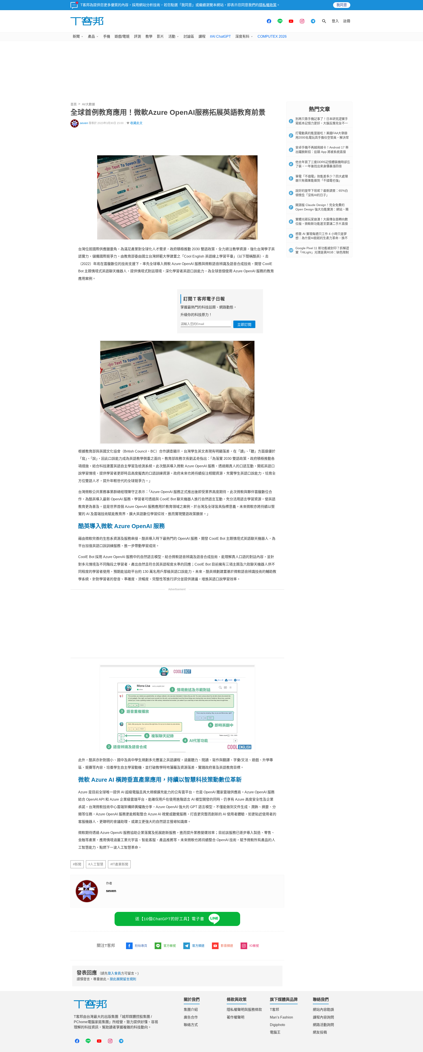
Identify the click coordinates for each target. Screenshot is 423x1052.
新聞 (76, 36)
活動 (171, 36)
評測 (137, 36)
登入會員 (114, 1023)
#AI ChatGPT (220, 36)
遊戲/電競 (122, 36)
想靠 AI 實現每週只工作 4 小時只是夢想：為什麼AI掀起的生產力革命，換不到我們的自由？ (321, 238)
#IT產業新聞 (119, 914)
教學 (148, 36)
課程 (202, 36)
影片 (160, 36)
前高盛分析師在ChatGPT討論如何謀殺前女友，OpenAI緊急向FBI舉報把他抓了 (144, 886)
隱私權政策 (267, 5)
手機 (106, 36)
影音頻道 (227, 995)
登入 (335, 21)
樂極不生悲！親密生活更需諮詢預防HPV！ (113, 893)
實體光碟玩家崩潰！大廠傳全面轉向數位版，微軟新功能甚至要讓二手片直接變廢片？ (321, 223)
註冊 (346, 21)
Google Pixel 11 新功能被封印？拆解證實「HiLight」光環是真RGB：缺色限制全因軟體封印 (322, 252)
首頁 (73, 104)
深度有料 (242, 36)
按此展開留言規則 (123, 1028)
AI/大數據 (88, 104)
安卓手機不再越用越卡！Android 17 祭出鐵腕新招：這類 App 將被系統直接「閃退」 (322, 152)
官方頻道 (198, 995)
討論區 (189, 36)
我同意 (341, 5)
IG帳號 (254, 995)
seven (84, 123)
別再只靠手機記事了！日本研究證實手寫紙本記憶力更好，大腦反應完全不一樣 (321, 123)
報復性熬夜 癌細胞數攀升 (97, 879)
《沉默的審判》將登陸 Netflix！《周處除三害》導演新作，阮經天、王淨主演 (142, 872)
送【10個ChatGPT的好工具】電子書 (169, 969)
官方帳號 (169, 995)
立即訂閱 (244, 325)
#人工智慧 (95, 914)
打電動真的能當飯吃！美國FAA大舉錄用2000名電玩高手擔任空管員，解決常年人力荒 (322, 137)
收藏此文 (136, 123)
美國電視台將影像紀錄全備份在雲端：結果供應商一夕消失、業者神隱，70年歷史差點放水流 (156, 900)
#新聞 (77, 914)
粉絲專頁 (141, 995)
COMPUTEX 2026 (272, 36)
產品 (91, 36)
